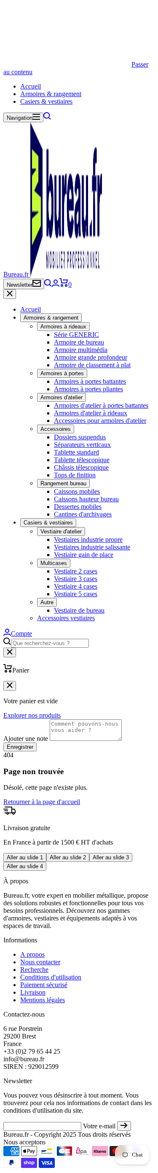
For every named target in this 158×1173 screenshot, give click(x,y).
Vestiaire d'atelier (61, 531)
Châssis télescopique (81, 467)
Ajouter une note (25, 738)
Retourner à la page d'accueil (41, 801)
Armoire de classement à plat (92, 365)
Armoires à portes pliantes (88, 389)
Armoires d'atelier (61, 397)
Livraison (33, 992)
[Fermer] (9, 294)
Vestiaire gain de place (83, 554)
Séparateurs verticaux (82, 444)
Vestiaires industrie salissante (92, 547)
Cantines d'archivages (83, 514)
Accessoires (55, 429)
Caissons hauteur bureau (86, 499)
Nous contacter (40, 962)
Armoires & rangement (50, 93)
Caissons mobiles (77, 491)
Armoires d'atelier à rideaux (90, 413)
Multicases (53, 563)
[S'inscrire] (124, 1126)
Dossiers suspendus (80, 437)
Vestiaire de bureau (79, 610)
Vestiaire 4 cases (75, 586)
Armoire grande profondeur (90, 357)
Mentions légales (42, 1000)
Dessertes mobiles (78, 506)
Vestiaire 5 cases (75, 593)
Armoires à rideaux (63, 326)
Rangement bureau (63, 483)
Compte (21, 633)
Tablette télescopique (82, 459)
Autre (47, 602)
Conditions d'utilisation (50, 977)
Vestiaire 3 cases (75, 578)
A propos (32, 954)
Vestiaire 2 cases (75, 571)
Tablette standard (76, 452)
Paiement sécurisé (43, 984)
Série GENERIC (76, 334)
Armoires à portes (62, 373)
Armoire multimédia (80, 349)
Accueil (30, 86)
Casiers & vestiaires (46, 101)
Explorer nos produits (32, 715)
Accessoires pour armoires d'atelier (100, 420)
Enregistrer (20, 747)
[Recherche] (47, 117)
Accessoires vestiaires (66, 617)
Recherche (34, 969)
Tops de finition (75, 475)
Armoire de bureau (79, 342)
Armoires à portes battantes (90, 381)
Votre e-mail (99, 1126)
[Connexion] (55, 284)
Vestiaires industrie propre (88, 539)
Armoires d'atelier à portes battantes (101, 405)
